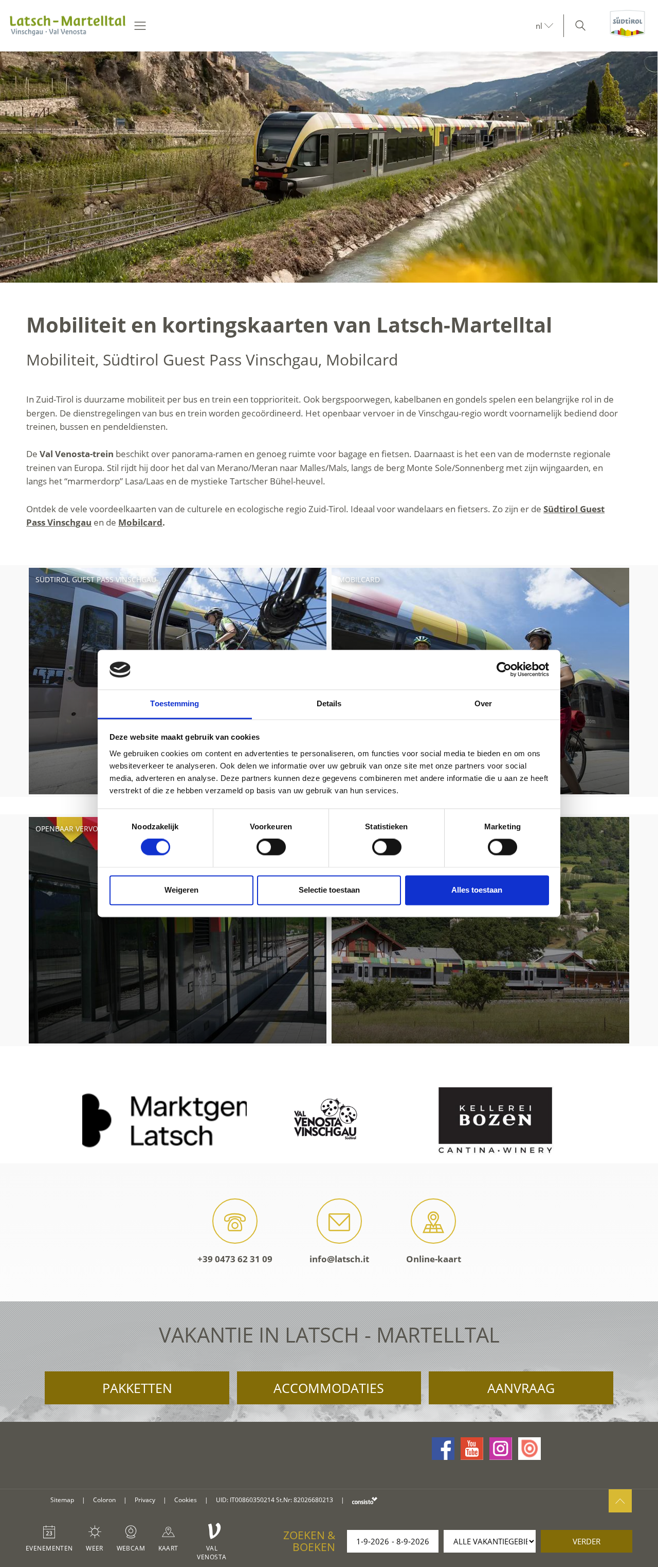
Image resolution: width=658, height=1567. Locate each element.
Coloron (104, 1499)
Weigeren (181, 889)
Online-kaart (433, 1259)
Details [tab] (329, 703)
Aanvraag (521, 1388)
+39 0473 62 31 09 (234, 1259)
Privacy (145, 1499)
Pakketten (137, 1388)
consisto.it (364, 1500)
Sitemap (62, 1499)
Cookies (185, 1499)
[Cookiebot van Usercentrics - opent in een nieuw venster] (504, 669)
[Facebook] (443, 1448)
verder (586, 1541)
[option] (329, 167)
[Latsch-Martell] (67, 26)
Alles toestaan (476, 889)
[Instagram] (500, 1448)
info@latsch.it (339, 1259)
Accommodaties (328, 1388)
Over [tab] (483, 703)
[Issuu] (529, 1448)
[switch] (271, 847)
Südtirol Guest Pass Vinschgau (95, 579)
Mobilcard (140, 522)
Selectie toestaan (329, 889)
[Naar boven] (620, 1500)
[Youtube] (472, 1448)
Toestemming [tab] (174, 703)
